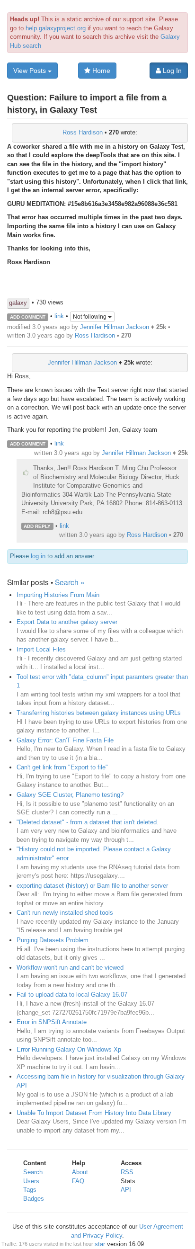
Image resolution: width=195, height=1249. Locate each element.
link (59, 316)
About (80, 1172)
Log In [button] (171, 70)
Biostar (95, 1244)
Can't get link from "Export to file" (62, 767)
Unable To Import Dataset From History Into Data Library (94, 1112)
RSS (127, 1172)
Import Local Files (41, 649)
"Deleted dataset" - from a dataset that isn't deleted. (88, 822)
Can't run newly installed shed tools (65, 912)
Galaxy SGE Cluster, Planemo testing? (70, 794)
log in (38, 556)
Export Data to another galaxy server (67, 621)
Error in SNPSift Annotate (52, 1022)
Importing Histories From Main (58, 594)
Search (33, 1172)
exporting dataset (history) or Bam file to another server (92, 885)
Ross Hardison (82, 132)
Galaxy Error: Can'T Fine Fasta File (65, 740)
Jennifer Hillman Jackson (114, 326)
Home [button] (100, 70)
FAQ (78, 1181)
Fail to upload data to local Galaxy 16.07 (72, 994)
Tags (29, 1189)
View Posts (30, 70)
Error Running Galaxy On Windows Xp (69, 1049)
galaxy (18, 302)
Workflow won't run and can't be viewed (70, 967)
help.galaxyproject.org (56, 28)
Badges (33, 1198)
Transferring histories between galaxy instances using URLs (99, 712)
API (126, 1189)
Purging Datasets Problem (53, 940)
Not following (90, 316)
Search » (70, 582)
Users (31, 1181)
